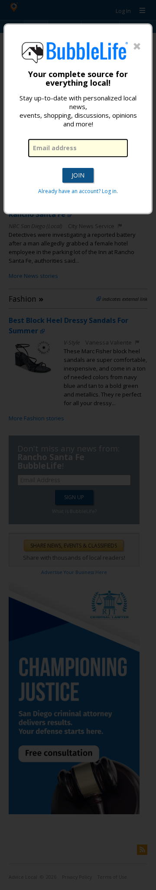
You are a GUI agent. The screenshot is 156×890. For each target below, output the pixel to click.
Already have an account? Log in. (78, 191)
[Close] (136, 47)
